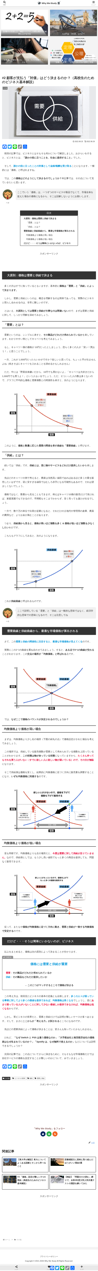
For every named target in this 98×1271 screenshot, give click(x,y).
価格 (31, 1078)
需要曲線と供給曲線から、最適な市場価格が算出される (49, 231)
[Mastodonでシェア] (16, 677)
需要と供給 (41, 1078)
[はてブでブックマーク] (49, 677)
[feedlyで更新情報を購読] (49, 1133)
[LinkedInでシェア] (81, 677)
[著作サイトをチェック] (43, 1133)
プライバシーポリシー (49, 1256)
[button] (90, 701)
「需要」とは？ (33, 222)
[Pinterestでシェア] (73, 677)
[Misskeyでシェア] (32, 677)
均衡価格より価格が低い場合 (39, 239)
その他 (7, 1078)
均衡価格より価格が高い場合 (39, 235)
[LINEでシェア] (65, 677)
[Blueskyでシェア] (24, 677)
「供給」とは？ (33, 227)
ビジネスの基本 (20, 1078)
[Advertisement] (49, 261)
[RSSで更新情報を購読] (55, 1133)
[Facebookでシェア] (41, 677)
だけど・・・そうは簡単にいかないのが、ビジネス (47, 243)
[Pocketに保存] (57, 677)
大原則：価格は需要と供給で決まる (40, 218)
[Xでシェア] (8, 677)
